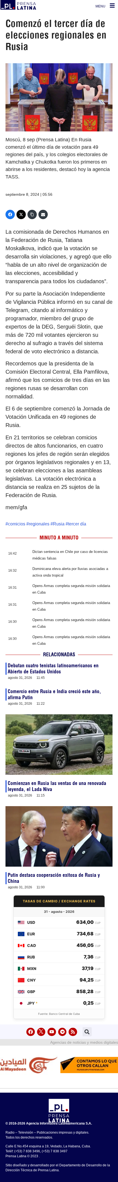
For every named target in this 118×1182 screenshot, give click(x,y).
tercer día (77, 524)
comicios (16, 524)
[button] (87, 1031)
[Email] (43, 214)
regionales (39, 524)
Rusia (58, 524)
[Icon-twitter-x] (41, 1032)
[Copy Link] (32, 214)
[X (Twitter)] (21, 214)
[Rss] (73, 1032)
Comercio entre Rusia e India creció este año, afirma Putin (54, 694)
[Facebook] (10, 214)
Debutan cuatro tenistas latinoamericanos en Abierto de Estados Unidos (53, 668)
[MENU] (112, 5)
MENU (100, 6)
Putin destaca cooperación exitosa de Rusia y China (54, 878)
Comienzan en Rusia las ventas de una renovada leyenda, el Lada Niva (57, 786)
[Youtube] (51, 1032)
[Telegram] (62, 1032)
